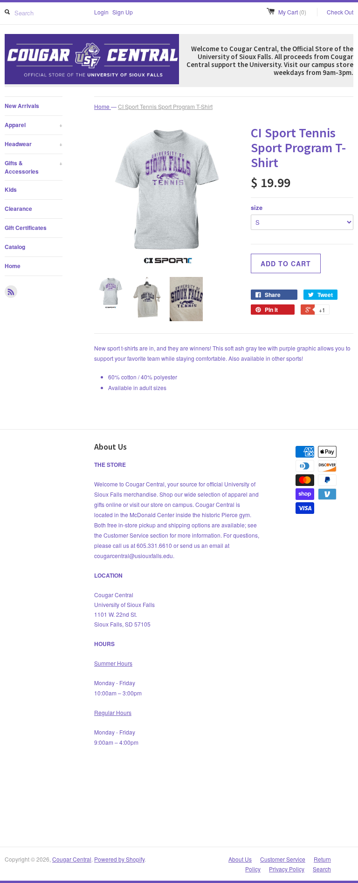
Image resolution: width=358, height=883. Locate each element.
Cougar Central (71, 859)
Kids (11, 189)
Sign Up (122, 12)
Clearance (18, 208)
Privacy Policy (286, 869)
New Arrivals (22, 105)
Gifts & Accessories (33, 167)
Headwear (33, 144)
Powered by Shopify (119, 859)
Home (13, 266)
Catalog (15, 247)
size (256, 207)
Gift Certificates (26, 227)
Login (101, 12)
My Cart (292, 12)
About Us (240, 859)
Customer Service (282, 859)
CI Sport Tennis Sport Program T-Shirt (165, 106)
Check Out (340, 12)
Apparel (33, 125)
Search (322, 869)
